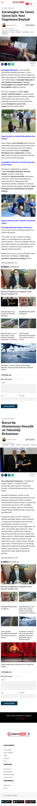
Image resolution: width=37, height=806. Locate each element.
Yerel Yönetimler (8, 752)
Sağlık (5, 755)
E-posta (22, 395)
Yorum (3, 383)
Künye (5, 788)
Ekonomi (18, 445)
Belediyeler (5, 32)
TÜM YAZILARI (30, 25)
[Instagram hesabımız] (19, 718)
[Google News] (32, 65)
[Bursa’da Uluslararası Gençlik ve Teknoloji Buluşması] (9, 303)
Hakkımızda (7, 785)
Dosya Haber (7, 750)
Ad (2, 395)
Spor (5, 761)
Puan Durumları (8, 777)
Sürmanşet (25, 32)
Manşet (18, 32)
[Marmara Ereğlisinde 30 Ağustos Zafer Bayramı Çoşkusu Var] (18, 279)
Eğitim (12, 445)
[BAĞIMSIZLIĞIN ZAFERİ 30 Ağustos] (27, 303)
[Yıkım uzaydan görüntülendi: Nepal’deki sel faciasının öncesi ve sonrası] (27, 325)
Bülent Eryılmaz (12, 25)
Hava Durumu (7, 769)
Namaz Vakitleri (8, 771)
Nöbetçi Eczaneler (9, 774)
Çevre (12, 32)
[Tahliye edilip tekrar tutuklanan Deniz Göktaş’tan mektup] (18, 652)
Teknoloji (33, 445)
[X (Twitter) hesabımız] (16, 718)
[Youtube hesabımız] (22, 718)
